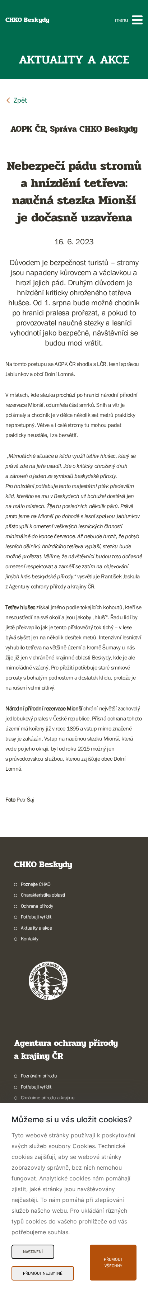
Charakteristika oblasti (43, 895)
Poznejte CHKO (36, 884)
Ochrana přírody (37, 906)
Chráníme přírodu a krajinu (47, 1097)
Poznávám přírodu (39, 1076)
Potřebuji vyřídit (36, 917)
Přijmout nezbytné (43, 1273)
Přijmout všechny (113, 1262)
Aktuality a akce (36, 928)
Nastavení (33, 1251)
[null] (16, 100)
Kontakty (29, 938)
